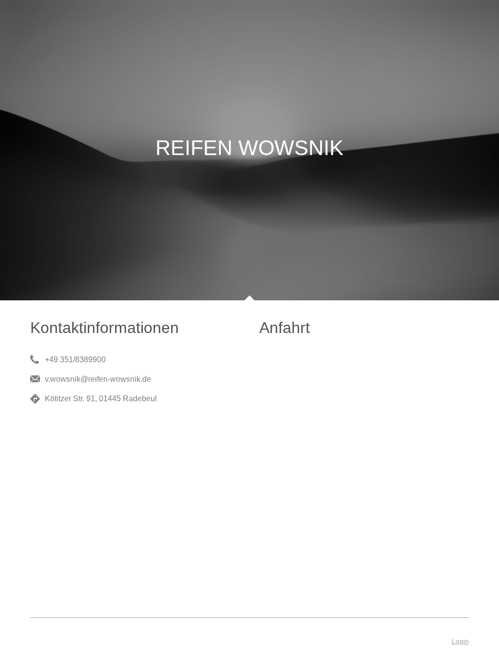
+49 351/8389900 (75, 359)
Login (460, 641)
